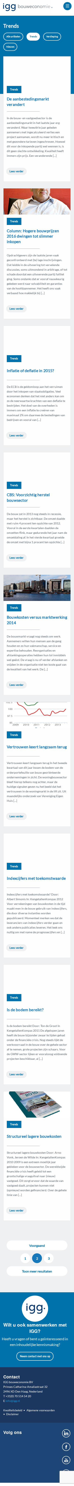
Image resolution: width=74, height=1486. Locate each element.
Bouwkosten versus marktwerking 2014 (37, 620)
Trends (33, 36)
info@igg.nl (13, 1401)
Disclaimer (12, 1414)
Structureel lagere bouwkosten (34, 1136)
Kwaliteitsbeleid (12, 1410)
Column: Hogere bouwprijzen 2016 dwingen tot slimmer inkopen (33, 236)
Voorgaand (37, 1245)
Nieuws (10, 46)
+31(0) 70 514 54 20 (18, 1396)
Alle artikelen (13, 36)
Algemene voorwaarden (40, 1410)
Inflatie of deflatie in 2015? (30, 370)
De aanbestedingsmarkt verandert (28, 102)
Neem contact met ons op (35, 1356)
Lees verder (16, 171)
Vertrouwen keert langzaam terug (37, 746)
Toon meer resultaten (37, 1271)
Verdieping (52, 36)
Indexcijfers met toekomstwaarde (36, 878)
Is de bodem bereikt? (25, 1009)
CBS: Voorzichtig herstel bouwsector (28, 497)
